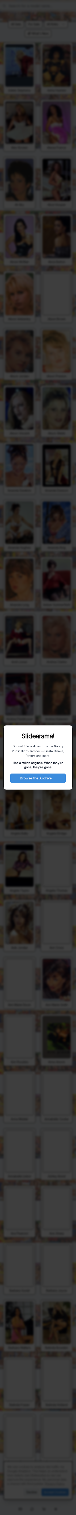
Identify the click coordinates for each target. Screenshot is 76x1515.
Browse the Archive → (38, 778)
